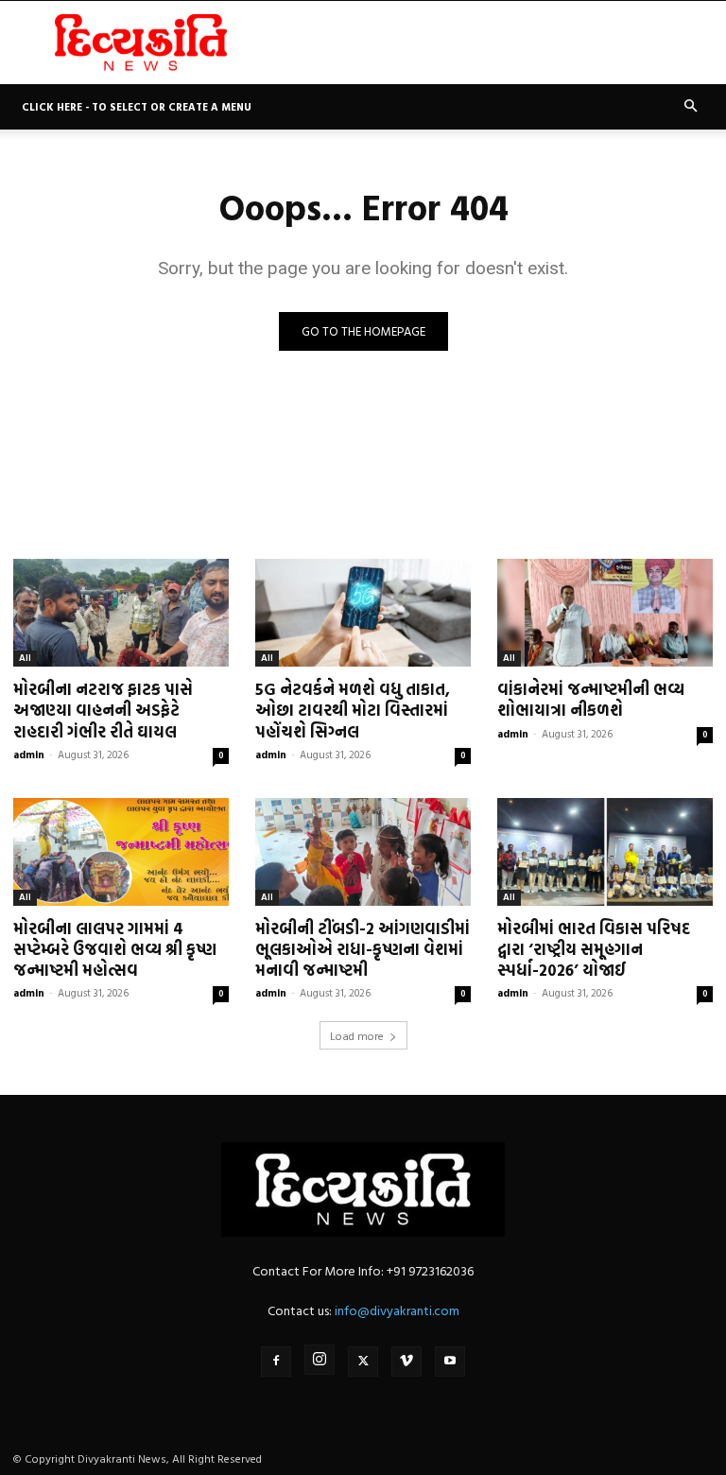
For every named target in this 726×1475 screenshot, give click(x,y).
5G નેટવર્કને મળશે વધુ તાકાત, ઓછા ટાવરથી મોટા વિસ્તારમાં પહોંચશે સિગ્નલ (352, 709)
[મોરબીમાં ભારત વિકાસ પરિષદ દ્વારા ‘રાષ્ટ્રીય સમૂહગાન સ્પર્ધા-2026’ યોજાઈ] (605, 852)
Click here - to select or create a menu (136, 106)
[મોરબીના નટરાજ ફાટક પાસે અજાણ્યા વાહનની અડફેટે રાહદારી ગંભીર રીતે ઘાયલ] (121, 613)
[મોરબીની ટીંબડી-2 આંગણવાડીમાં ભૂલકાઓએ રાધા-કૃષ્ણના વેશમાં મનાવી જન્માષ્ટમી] (363, 852)
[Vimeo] (406, 1361)
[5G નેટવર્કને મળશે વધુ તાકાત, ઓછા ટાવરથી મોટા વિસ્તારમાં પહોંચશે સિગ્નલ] (363, 613)
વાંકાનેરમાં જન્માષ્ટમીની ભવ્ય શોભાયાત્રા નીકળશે (590, 699)
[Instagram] (319, 1360)
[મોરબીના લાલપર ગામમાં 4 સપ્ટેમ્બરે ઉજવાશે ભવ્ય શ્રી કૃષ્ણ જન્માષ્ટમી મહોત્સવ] (121, 852)
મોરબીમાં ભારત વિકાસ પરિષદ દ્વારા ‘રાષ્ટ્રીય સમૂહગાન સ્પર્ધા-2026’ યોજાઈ (593, 948)
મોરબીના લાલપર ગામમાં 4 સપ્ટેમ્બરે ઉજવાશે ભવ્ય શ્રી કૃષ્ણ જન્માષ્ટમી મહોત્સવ (114, 948)
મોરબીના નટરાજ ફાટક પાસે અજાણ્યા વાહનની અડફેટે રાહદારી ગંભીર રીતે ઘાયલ (103, 709)
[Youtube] (450, 1361)
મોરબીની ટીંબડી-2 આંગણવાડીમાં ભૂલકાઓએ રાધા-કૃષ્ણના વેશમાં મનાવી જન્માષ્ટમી (362, 948)
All (25, 658)
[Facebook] (276, 1361)
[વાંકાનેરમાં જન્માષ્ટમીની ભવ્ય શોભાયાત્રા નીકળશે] (605, 613)
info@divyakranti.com (397, 1310)
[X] (363, 1361)
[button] (690, 106)
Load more (357, 1035)
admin (28, 754)
